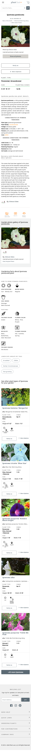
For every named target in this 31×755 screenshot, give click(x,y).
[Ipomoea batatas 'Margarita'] (15, 412)
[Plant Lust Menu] (3, 2)
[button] (24, 8)
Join (25, 700)
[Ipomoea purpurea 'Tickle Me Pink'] (15, 637)
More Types (24, 216)
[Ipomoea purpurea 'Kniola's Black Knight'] (15, 524)
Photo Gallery (7, 216)
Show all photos (15, 56)
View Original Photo (8, 261)
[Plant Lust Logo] (16, 2)
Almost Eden (9, 257)
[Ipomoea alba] (15, 581)
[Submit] (28, 8)
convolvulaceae (13, 124)
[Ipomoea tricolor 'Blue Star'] (15, 467)
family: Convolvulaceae (10, 366)
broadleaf (6, 360)
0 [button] (28, 1)
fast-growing (7, 372)
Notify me (15, 65)
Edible (16, 360)
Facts (15, 215)
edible (6, 135)
